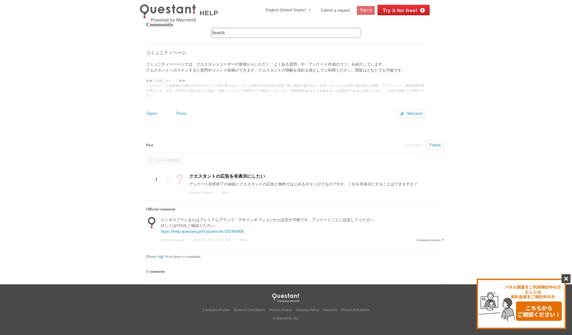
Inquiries (330, 310)
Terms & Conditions (249, 310)
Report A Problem (355, 310)
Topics (151, 113)
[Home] (169, 13)
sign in (162, 256)
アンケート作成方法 (165, 160)
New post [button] (415, 113)
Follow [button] (435, 145)
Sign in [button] (366, 10)
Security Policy (307, 310)
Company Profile (216, 310)
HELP (209, 13)
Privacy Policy (280, 310)
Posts (181, 113)
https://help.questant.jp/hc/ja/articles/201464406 (202, 231)
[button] (168, 176)
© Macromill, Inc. (286, 318)
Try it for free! (400, 10)
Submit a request (335, 10)
